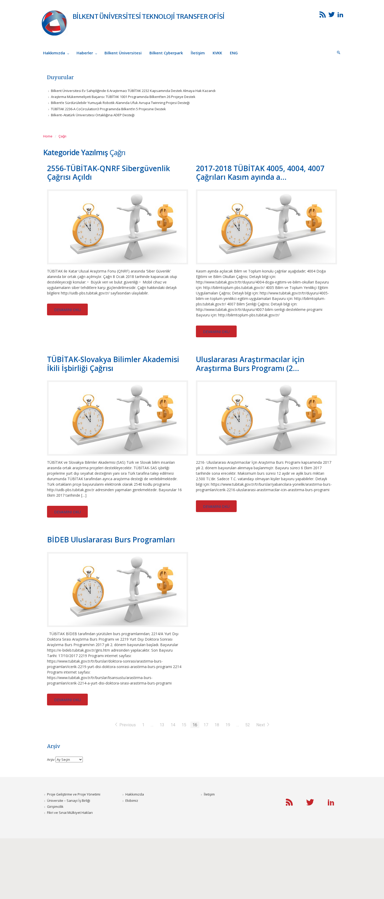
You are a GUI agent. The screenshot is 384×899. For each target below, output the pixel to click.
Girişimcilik (55, 806)
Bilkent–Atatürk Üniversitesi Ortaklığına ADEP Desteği (93, 115)
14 (173, 724)
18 (216, 724)
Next (261, 724)
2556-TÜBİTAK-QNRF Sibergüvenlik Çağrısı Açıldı (108, 172)
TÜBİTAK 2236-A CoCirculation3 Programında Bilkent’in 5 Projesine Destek (108, 109)
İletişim (209, 794)
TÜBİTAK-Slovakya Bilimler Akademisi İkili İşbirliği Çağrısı (113, 363)
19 (227, 724)
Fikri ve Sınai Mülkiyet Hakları (70, 812)
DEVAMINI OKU (67, 309)
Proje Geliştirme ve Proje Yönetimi (73, 794)
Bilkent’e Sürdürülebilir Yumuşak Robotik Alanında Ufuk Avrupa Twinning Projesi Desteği (120, 102)
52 (247, 724)
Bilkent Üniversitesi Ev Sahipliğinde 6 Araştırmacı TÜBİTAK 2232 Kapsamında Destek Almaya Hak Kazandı (133, 90)
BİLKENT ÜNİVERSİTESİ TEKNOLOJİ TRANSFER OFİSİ (148, 16)
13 (162, 724)
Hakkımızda (134, 794)
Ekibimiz (131, 800)
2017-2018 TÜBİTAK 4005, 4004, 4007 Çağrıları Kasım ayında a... (260, 172)
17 (205, 724)
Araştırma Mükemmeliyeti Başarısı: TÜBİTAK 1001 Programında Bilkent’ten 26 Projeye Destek (123, 96)
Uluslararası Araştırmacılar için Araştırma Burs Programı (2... (250, 363)
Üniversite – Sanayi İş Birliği (68, 800)
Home (47, 136)
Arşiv (51, 759)
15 (184, 724)
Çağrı (62, 136)
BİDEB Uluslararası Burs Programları (111, 539)
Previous (127, 724)
